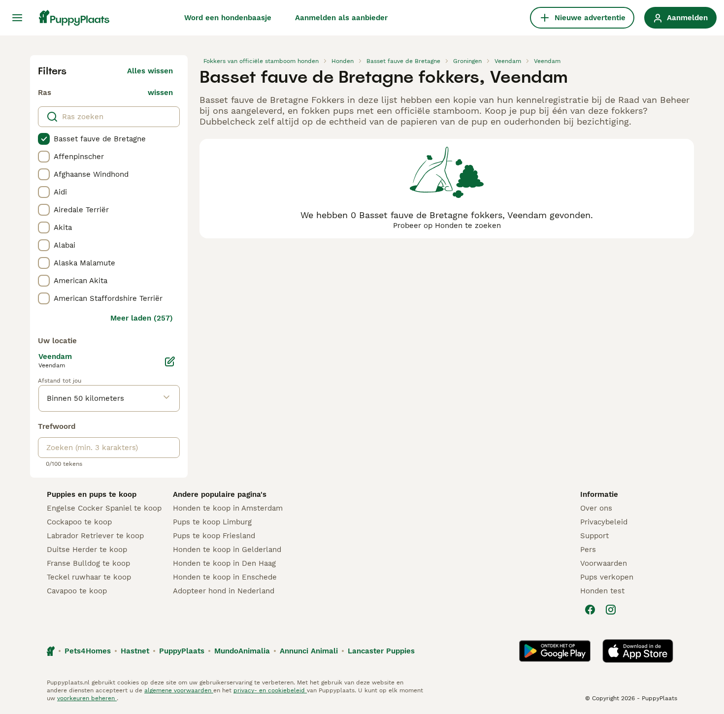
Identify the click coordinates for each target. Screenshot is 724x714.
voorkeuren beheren (87, 698)
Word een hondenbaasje (227, 17)
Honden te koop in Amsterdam (228, 508)
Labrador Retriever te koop (95, 535)
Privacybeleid (603, 522)
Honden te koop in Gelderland (227, 549)
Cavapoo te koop (77, 590)
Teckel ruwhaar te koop (89, 577)
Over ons (596, 508)
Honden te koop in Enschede (225, 577)
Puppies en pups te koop (91, 494)
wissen (160, 92)
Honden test (602, 590)
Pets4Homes (88, 651)
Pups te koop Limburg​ (212, 522)
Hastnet (135, 651)
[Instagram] (611, 609)
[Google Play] (555, 651)
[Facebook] (590, 609)
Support (594, 535)
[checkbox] (44, 139)
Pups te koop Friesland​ (214, 535)
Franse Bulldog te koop (88, 563)
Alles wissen (150, 70)
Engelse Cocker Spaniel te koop (104, 508)
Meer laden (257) (141, 318)
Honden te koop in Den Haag (224, 563)
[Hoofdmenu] (17, 18)
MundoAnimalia (242, 651)
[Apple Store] (637, 651)
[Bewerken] (170, 361)
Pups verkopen (606, 577)
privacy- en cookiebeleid (270, 690)
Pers (588, 549)
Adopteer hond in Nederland (223, 590)
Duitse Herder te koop (87, 549)
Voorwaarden (603, 563)
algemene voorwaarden (178, 690)
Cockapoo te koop (79, 522)
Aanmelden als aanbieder (341, 17)
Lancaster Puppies (381, 651)
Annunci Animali (309, 651)
